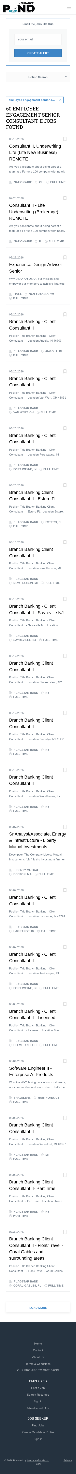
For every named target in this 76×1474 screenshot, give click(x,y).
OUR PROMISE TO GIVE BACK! (38, 1370)
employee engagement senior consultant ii (36, 99)
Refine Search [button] (38, 77)
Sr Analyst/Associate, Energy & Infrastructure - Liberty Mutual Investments (37, 840)
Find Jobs (38, 1425)
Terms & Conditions (38, 1363)
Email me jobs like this (38, 24)
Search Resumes (38, 1394)
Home (38, 1343)
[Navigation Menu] (69, 7)
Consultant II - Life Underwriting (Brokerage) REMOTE (33, 212)
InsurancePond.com (38, 1460)
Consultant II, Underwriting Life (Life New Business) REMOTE (35, 153)
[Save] (65, 139)
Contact (38, 1350)
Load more (38, 1307)
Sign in (38, 1401)
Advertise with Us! (38, 1408)
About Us (38, 1357)
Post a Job (38, 1387)
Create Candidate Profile (38, 1432)
